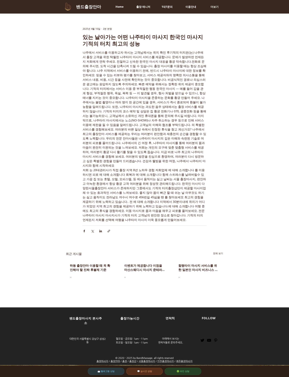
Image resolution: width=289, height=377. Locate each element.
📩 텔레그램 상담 (106, 371)
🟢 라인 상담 (183, 371)
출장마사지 (102, 361)
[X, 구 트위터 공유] (92, 231)
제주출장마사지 (184, 361)
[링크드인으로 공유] (100, 231)
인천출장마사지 (165, 361)
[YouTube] (209, 340)
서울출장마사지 (147, 361)
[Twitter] (202, 340)
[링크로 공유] (108, 231)
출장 (124, 361)
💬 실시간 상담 (144, 371)
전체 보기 (218, 253)
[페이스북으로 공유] (84, 231)
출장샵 (132, 361)
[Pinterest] (215, 340)
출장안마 (115, 361)
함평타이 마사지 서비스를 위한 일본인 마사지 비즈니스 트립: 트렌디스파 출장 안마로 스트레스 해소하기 (198, 267)
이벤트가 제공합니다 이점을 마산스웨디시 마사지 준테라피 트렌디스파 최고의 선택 (143, 267)
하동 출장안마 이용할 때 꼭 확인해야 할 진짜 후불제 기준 (90, 267)
